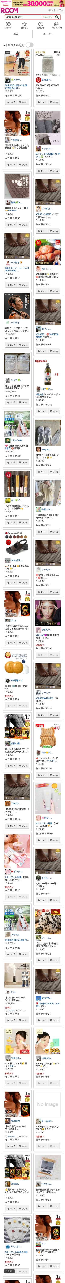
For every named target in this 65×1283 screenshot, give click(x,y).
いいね (24, 102)
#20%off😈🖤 (43, 635)
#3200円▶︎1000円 (44, 698)
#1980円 (22, 940)
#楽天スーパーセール (15, 268)
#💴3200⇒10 (16, 209)
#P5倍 (41, 1003)
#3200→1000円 (43, 214)
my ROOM (57, 25)
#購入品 (40, 394)
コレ (12, 102)
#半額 (25, 1252)
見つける (24, 25)
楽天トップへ (56, 10)
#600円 (50, 761)
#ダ (11, 1066)
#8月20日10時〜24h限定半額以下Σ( (16, 86)
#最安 (8, 448)
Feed (8, 25)
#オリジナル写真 (13, 877)
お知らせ (40, 25)
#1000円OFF (11, 940)
